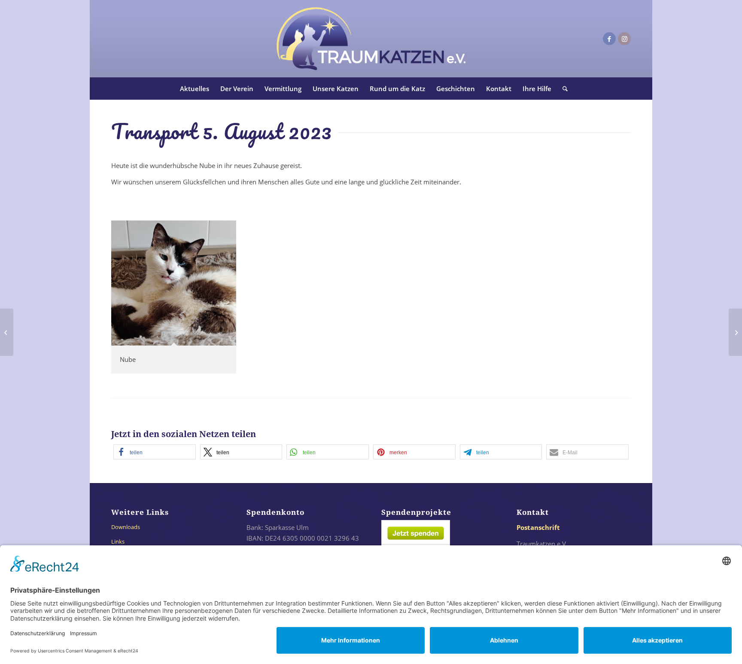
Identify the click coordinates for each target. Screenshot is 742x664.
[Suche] (562, 88)
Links (118, 541)
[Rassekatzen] (6, 332)
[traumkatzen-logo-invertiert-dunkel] (371, 38)
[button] (154, 451)
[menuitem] (194, 88)
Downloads (125, 527)
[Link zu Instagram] (624, 38)
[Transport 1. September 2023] (735, 332)
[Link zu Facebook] (609, 38)
